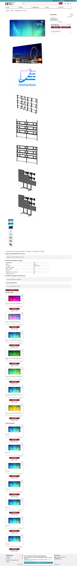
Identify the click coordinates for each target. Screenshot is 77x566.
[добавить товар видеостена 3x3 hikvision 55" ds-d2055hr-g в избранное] (22, 368)
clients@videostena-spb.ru (69, 0)
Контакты (61, 7)
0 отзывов (60, 21)
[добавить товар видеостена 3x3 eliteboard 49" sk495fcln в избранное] (22, 295)
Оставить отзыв (12, 290)
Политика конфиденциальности (12, 560)
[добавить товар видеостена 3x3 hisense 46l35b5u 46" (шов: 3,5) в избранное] (22, 350)
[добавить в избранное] (71, 14)
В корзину (56, 27)
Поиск (60, 3)
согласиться (38, 562)
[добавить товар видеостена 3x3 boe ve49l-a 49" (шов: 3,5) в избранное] (22, 386)
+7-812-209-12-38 (57, 559)
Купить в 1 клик (66, 27)
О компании (8, 557)
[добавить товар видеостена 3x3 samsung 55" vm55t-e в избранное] (22, 313)
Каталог (7, 7)
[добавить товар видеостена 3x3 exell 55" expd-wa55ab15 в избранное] (22, 405)
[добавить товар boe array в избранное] (22, 426)
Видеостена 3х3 (52, 16)
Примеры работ (36, 7)
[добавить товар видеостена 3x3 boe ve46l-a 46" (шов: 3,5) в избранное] (22, 332)
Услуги (47, 7)
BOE (57, 20)
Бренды (21, 7)
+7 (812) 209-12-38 (56, 0)
